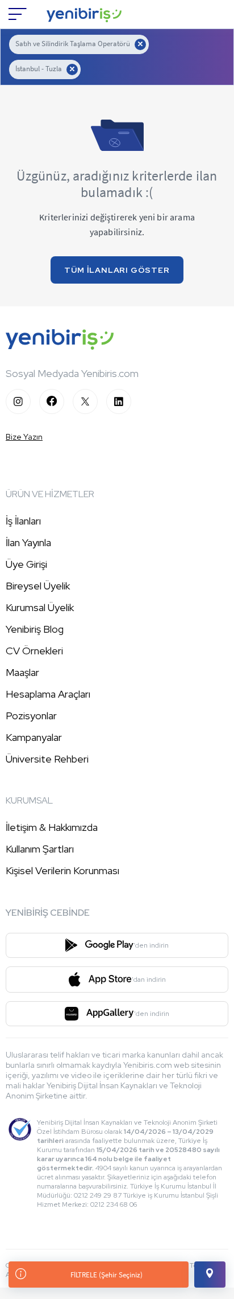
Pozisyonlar (31, 715)
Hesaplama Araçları (48, 693)
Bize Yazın (24, 437)
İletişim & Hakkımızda (52, 827)
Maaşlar (22, 672)
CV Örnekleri (34, 650)
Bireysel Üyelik (38, 585)
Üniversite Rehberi (47, 758)
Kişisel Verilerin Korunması (62, 870)
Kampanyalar (34, 737)
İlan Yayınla (28, 542)
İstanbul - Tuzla (38, 68)
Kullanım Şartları (40, 848)
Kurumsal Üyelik (40, 607)
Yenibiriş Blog (35, 629)
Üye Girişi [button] (26, 564)
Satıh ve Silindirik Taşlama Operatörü (72, 43)
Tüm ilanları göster (116, 270)
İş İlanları (23, 520)
